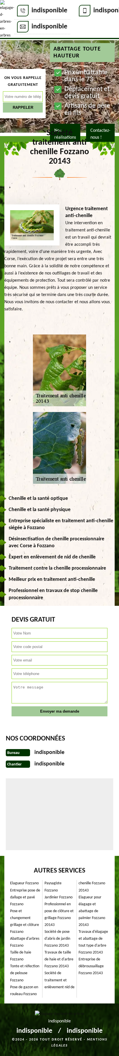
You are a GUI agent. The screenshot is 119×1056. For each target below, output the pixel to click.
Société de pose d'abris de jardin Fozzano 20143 (57, 939)
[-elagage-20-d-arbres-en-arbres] (7, 19)
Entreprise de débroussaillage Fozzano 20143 (91, 966)
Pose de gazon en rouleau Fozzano (24, 990)
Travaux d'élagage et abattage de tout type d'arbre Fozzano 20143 (93, 942)
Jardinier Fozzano (58, 897)
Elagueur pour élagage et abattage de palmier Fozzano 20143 (92, 911)
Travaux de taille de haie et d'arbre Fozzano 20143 (58, 959)
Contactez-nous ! (100, 134)
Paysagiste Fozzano (53, 886)
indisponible (49, 10)
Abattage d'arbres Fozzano (24, 942)
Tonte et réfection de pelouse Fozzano (24, 973)
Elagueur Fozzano (24, 883)
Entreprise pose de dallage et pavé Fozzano (25, 897)
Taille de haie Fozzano (20, 956)
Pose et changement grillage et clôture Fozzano (24, 921)
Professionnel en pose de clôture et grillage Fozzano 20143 (59, 914)
